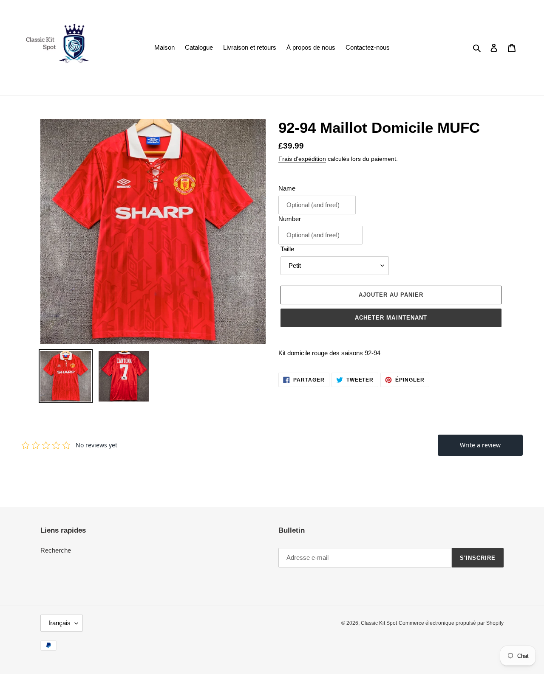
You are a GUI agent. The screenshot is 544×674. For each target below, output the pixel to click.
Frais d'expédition (302, 158)
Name (286, 188)
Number (289, 218)
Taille (287, 249)
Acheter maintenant (391, 318)
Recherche (55, 550)
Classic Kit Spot (379, 623)
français (59, 622)
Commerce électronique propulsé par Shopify (451, 623)
